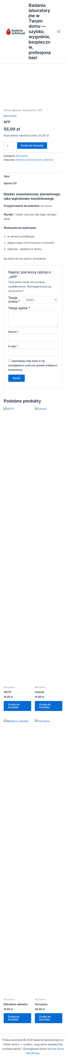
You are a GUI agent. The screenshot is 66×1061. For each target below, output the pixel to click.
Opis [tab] (7, 176)
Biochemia (29, 110)
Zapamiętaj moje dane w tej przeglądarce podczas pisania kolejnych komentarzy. (32, 365)
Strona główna (12, 110)
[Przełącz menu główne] (58, 31)
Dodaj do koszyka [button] (14, 706)
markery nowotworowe (29, 159)
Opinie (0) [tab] (10, 183)
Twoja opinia (19, 308)
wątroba (48, 159)
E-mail (13, 346)
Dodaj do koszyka (32, 145)
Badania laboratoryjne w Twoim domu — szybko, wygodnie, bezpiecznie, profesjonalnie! (40, 32)
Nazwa (13, 331)
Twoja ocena (14, 299)
